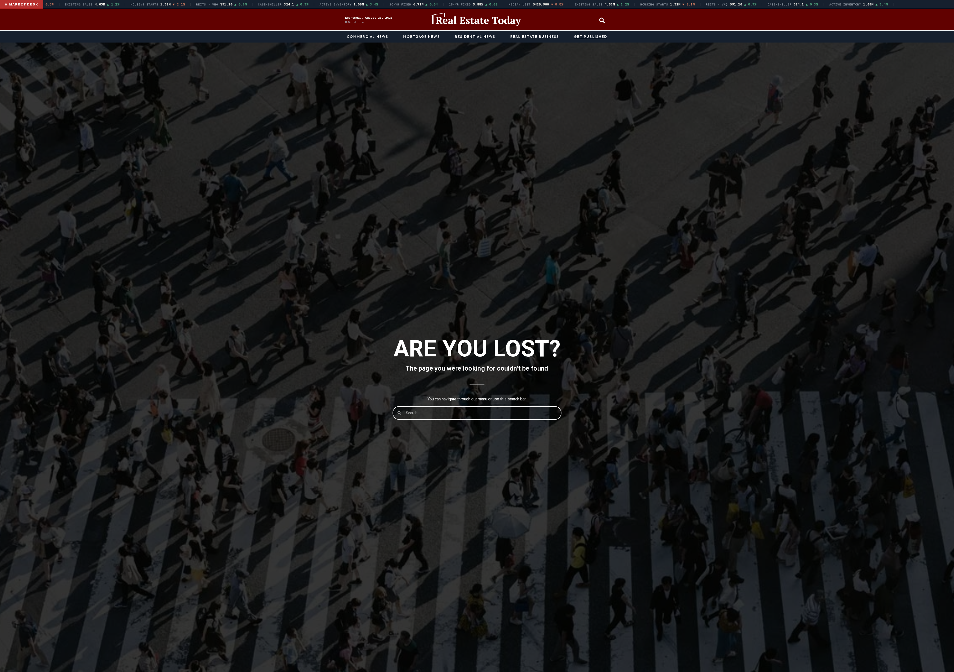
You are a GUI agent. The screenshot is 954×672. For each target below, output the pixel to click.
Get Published (590, 36)
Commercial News (367, 36)
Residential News (475, 36)
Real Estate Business (534, 36)
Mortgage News (421, 36)
